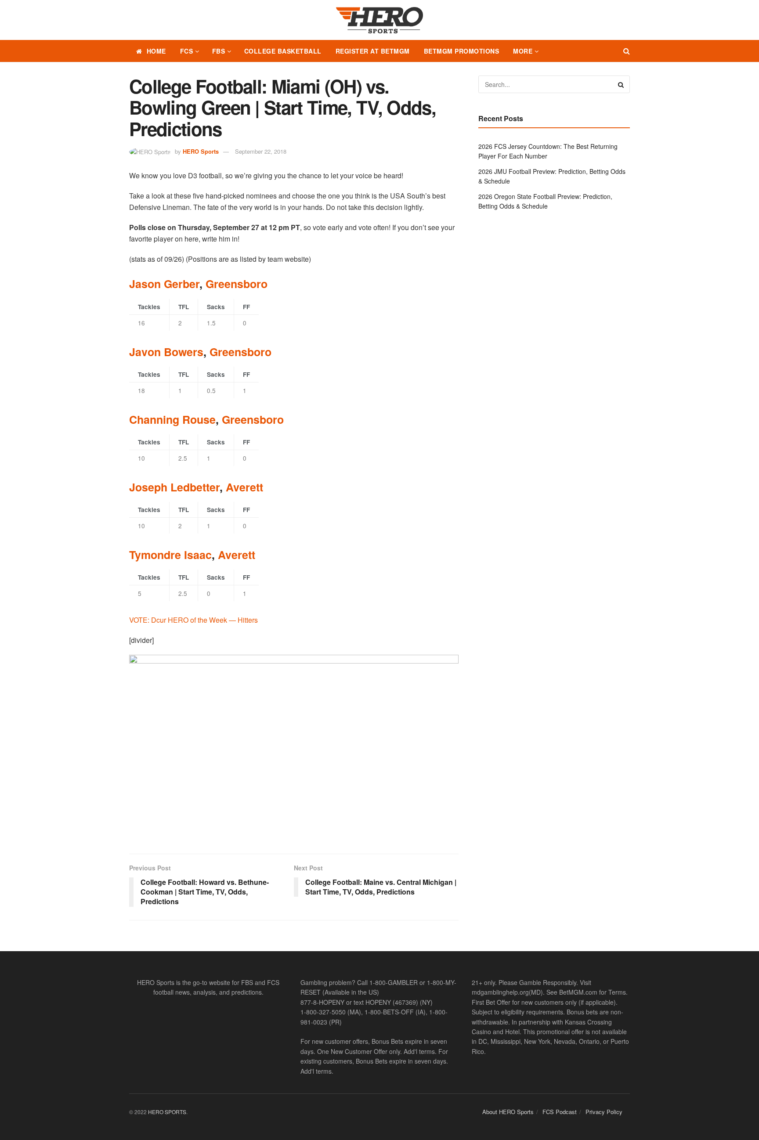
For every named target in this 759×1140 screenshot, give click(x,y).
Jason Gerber (164, 284)
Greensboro (236, 284)
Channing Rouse (172, 419)
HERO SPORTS (167, 1111)
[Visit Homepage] (379, 20)
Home (156, 51)
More (522, 51)
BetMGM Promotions (461, 51)
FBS (218, 51)
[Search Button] (626, 51)
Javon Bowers (166, 352)
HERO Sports (201, 151)
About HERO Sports (508, 1112)
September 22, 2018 (260, 151)
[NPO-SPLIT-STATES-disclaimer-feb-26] (294, 747)
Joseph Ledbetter (174, 487)
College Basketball (283, 51)
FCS (186, 51)
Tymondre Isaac (170, 555)
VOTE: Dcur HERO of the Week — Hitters (193, 620)
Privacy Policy (604, 1112)
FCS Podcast (559, 1112)
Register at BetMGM (373, 51)
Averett (244, 487)
